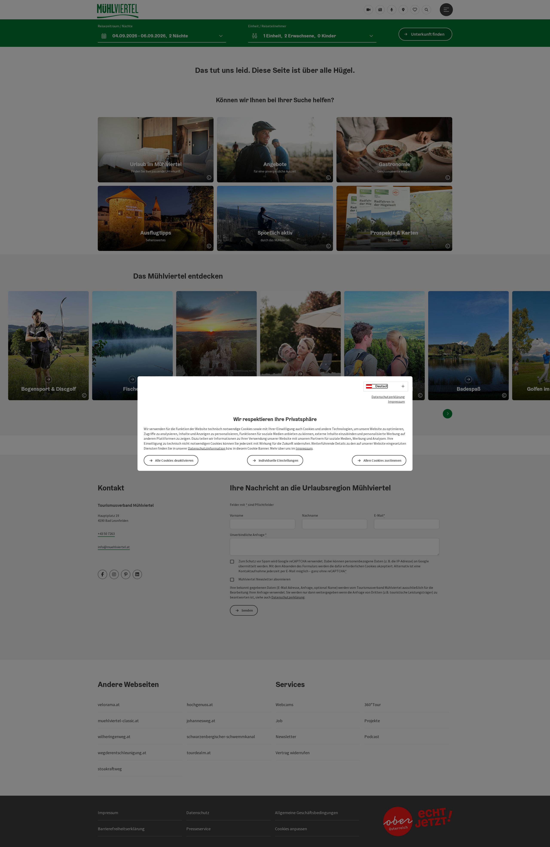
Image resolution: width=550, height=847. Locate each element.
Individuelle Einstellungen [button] (278, 460)
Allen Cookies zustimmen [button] (383, 460)
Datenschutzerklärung (388, 396)
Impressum (396, 401)
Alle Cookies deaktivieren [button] (174, 460)
